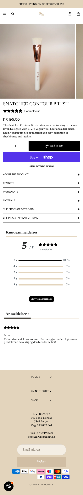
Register (42, 461)
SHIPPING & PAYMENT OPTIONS (20, 217)
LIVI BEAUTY (45, 485)
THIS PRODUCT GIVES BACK (18, 209)
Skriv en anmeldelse (41, 299)
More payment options (42, 166)
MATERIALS (9, 200)
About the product (15, 174)
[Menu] (4, 13)
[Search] (12, 14)
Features (8, 183)
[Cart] (78, 14)
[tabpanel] (41, 343)
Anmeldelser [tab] (17, 314)
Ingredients (10, 191)
